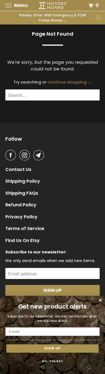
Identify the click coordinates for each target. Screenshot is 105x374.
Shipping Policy (22, 181)
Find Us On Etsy (22, 241)
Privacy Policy (21, 217)
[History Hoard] (52, 5)
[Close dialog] (100, 300)
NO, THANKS (52, 361)
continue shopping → (70, 82)
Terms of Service (24, 229)
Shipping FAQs (21, 193)
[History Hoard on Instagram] (25, 155)
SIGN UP (52, 348)
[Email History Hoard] (39, 155)
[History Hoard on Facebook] (11, 155)
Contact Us (18, 170)
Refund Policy (20, 205)
